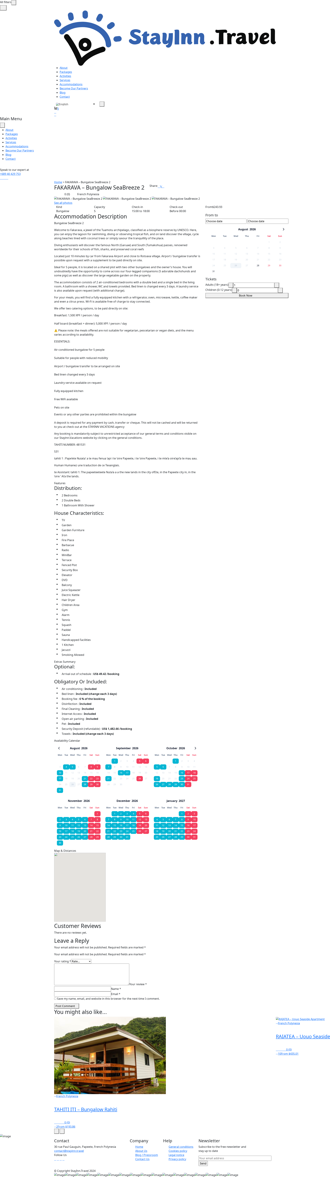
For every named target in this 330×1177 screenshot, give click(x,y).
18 (194, 772)
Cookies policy (178, 1151)
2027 (182, 801)
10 (60, 772)
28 (85, 784)
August (75, 748)
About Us (141, 1151)
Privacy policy (177, 1159)
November (75, 801)
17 (60, 778)
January (172, 801)
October (171, 748)
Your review (138, 984)
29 (91, 784)
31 (60, 790)
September (123, 748)
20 (85, 831)
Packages (66, 72)
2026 (84, 748)
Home (58, 182)
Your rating (62, 961)
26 (140, 778)
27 (163, 784)
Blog (62, 92)
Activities (65, 76)
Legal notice (176, 1155)
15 (97, 825)
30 (97, 784)
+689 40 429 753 (10, 174)
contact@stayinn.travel (69, 1151)
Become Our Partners (74, 88)
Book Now (246, 295)
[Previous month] (59, 748)
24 (188, 778)
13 (85, 825)
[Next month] (195, 748)
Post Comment (66, 1006)
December (123, 801)
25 (194, 778)
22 (91, 778)
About (64, 68)
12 (79, 825)
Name (116, 989)
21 (85, 778)
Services (65, 80)
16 (121, 772)
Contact (65, 97)
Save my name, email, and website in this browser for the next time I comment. (108, 999)
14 (91, 825)
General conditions (181, 1147)
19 (157, 778)
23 (97, 778)
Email (115, 994)
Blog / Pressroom (146, 1155)
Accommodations (71, 84)
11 (72, 825)
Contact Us (142, 1159)
